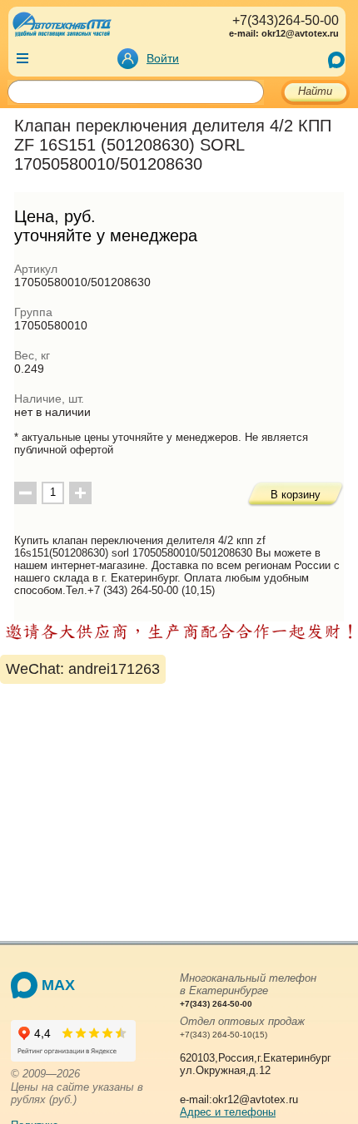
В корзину (296, 494)
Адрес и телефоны (228, 1112)
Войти (163, 58)
